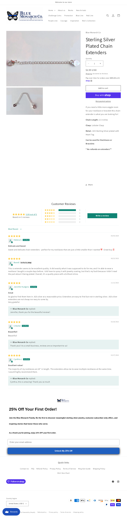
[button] (51, 10)
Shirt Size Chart (63, 473)
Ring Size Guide (84, 469)
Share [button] (90, 185)
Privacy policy (53, 512)
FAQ (32, 469)
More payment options (103, 101)
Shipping (89, 74)
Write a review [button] (102, 215)
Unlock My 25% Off (63, 451)
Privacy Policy (55, 469)
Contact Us (24, 469)
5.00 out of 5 (31, 214)
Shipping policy (78, 512)
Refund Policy (42, 469)
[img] (14, 236)
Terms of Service (69, 469)
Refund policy (42, 512)
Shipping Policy (99, 469)
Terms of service (65, 512)
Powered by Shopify (28, 512)
